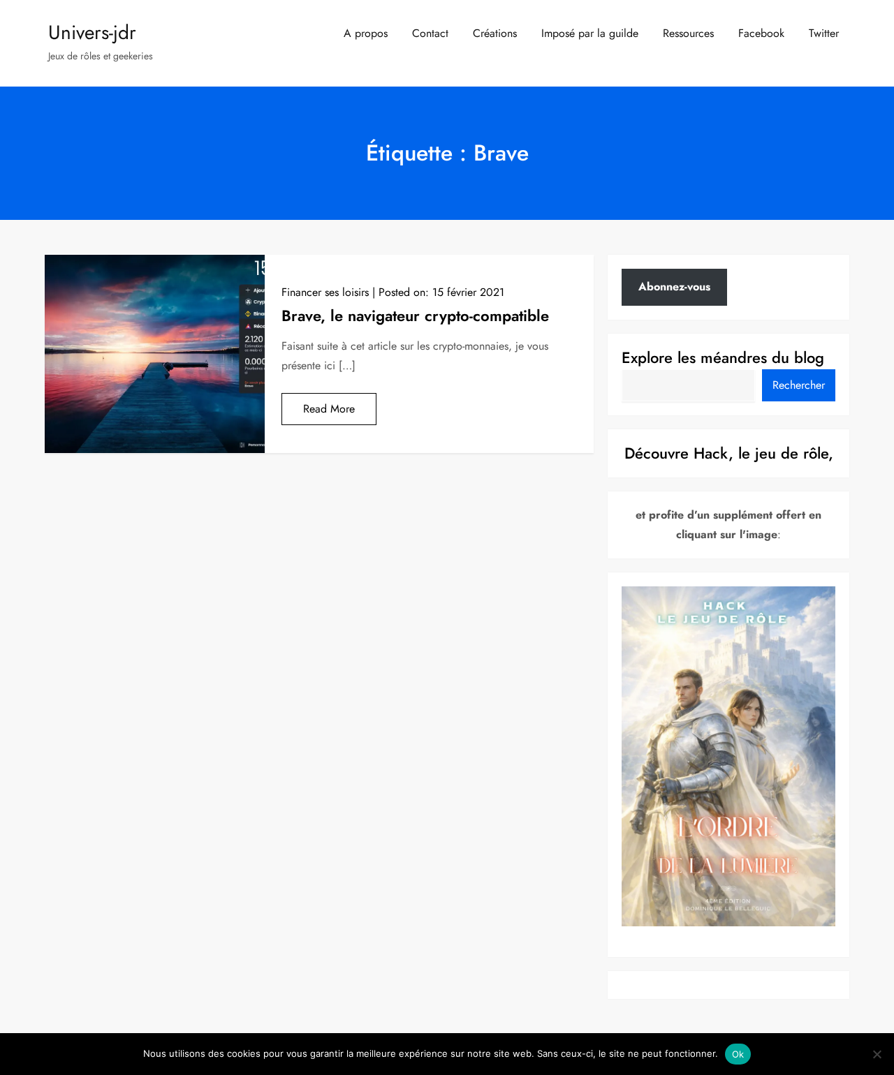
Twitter (824, 33)
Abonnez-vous (674, 287)
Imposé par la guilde (589, 33)
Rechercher (798, 385)
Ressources (688, 33)
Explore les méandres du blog (723, 357)
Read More (329, 409)
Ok (738, 1054)
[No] (877, 1054)
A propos (366, 33)
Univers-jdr (92, 32)
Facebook (761, 33)
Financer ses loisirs (325, 292)
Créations (495, 33)
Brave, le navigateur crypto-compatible (415, 315)
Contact (430, 33)
